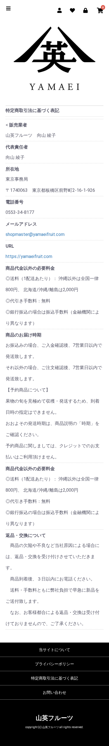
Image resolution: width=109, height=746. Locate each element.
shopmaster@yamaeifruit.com (35, 234)
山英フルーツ (55, 717)
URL (10, 246)
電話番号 (14, 202)
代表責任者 (17, 147)
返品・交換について (26, 535)
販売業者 (18, 125)
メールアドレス (21, 224)
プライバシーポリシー (54, 664)
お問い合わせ (54, 692)
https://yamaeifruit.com (29, 256)
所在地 (12, 169)
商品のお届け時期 (23, 335)
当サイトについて (54, 649)
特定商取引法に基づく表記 (54, 678)
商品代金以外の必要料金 (30, 268)
